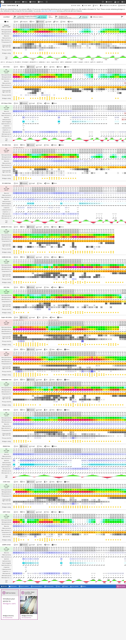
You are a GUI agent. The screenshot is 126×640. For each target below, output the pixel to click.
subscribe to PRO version (49, 11)
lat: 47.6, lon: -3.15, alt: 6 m (109, 5)
